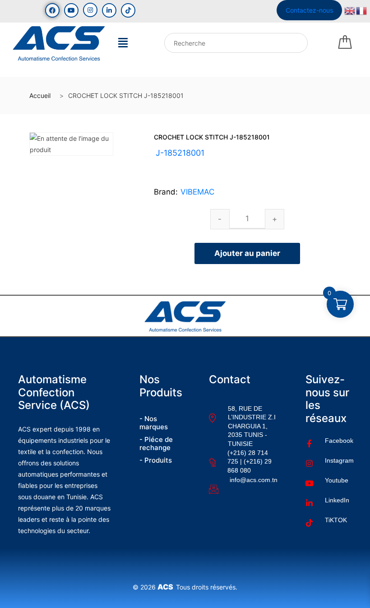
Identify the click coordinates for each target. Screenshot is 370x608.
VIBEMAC (197, 191)
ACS (166, 586)
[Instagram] (90, 10)
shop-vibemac (200, 163)
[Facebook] (52, 10)
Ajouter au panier (247, 253)
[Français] (362, 10)
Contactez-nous (309, 10)
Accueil (40, 95)
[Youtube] (71, 10)
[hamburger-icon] (123, 45)
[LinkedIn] (109, 10)
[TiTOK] (128, 10)
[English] (350, 10)
